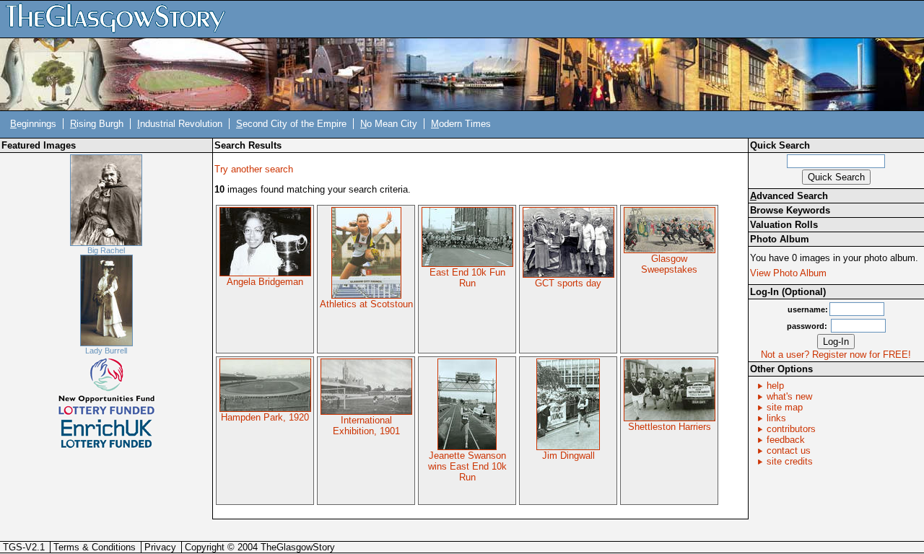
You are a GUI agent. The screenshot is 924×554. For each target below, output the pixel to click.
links (776, 418)
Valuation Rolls (784, 224)
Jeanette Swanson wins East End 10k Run (467, 466)
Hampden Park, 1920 (265, 417)
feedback (786, 439)
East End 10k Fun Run (467, 278)
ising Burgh (96, 123)
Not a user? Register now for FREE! (836, 354)
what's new (789, 396)
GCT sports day (568, 283)
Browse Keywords (790, 210)
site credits (790, 461)
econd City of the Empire (291, 123)
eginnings (33, 123)
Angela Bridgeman (265, 281)
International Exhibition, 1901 (366, 425)
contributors (791, 428)
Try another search (253, 169)
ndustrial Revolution (179, 123)
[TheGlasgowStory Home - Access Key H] (120, 18)
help (775, 385)
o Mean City (388, 123)
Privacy (160, 547)
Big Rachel (106, 250)
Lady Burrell (106, 350)
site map (785, 407)
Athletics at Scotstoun (366, 304)
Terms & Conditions (94, 547)
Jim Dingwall (568, 455)
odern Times (461, 123)
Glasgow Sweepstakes (669, 264)
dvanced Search (789, 195)
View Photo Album (788, 273)
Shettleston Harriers (669, 426)
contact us (789, 450)
